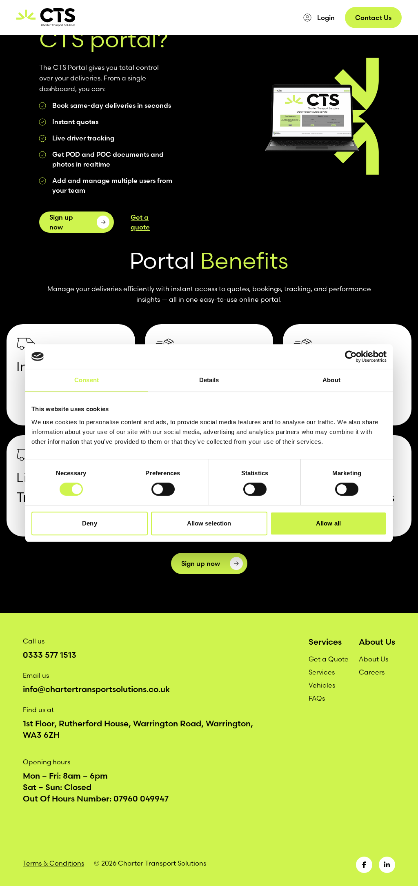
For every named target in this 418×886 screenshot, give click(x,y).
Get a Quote (329, 659)
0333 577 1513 (49, 655)
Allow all (328, 523)
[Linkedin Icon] (387, 865)
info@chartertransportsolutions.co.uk (96, 689)
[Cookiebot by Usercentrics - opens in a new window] (351, 356)
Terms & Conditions (53, 863)
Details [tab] (209, 379)
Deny (89, 523)
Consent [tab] (86, 379)
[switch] (163, 489)
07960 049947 (141, 798)
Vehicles (142, 17)
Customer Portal (224, 17)
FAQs (317, 698)
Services (110, 17)
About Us (177, 17)
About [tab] (331, 379)
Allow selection (209, 523)
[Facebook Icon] (364, 865)
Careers (270, 17)
